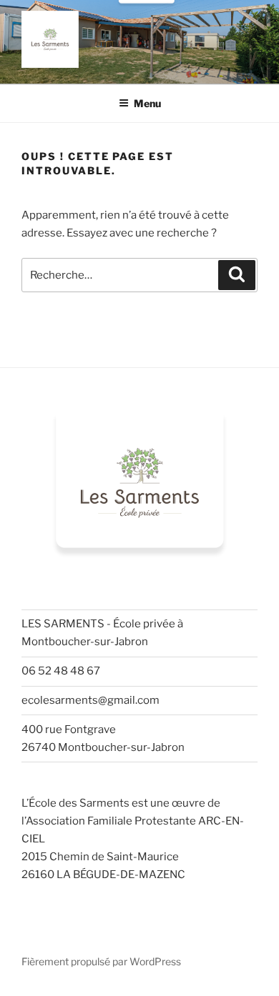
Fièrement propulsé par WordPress (101, 961)
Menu (147, 103)
